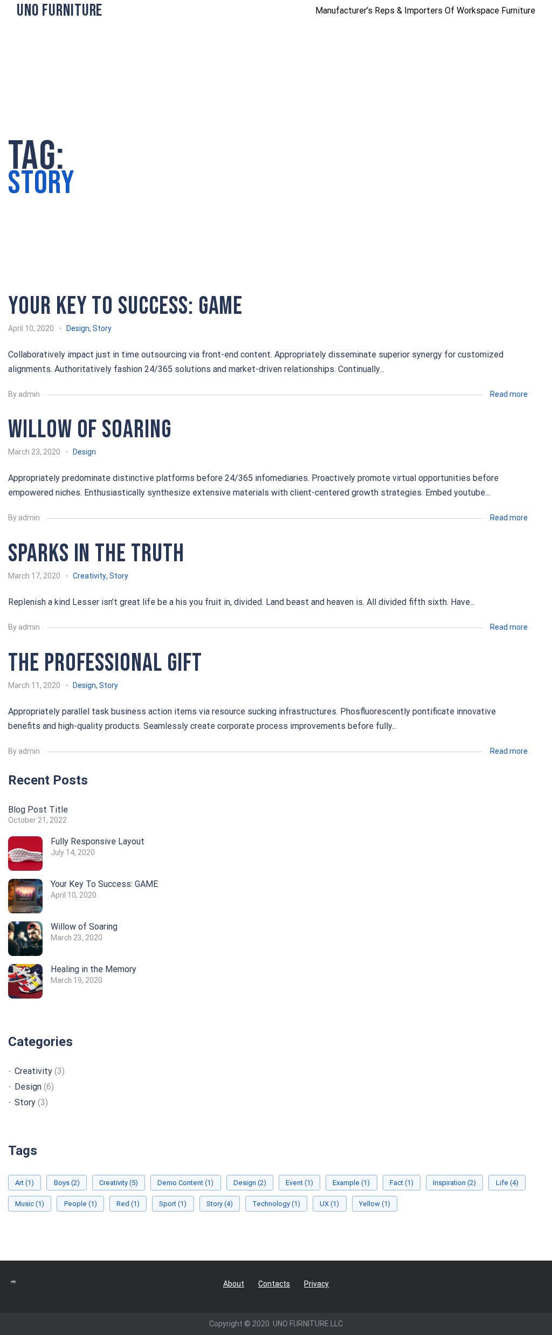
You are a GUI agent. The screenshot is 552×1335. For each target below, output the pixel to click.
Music (29, 1204)
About (233, 1283)
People (80, 1204)
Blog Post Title (38, 809)
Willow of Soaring (84, 926)
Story (102, 328)
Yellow (374, 1204)
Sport (173, 1204)
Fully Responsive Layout (97, 841)
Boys (67, 1183)
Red (128, 1204)
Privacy (316, 1283)
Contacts (274, 1283)
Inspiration (454, 1183)
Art (24, 1183)
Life (507, 1183)
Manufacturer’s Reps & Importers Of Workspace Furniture (425, 10)
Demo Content (185, 1183)
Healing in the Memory (93, 969)
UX (329, 1204)
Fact (401, 1183)
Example (351, 1183)
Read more (509, 394)
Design (77, 328)
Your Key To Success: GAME (104, 884)
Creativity (89, 576)
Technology (276, 1204)
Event (299, 1183)
